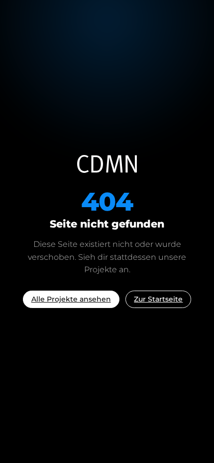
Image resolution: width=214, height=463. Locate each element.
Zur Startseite (158, 299)
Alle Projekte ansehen (71, 299)
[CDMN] (107, 163)
